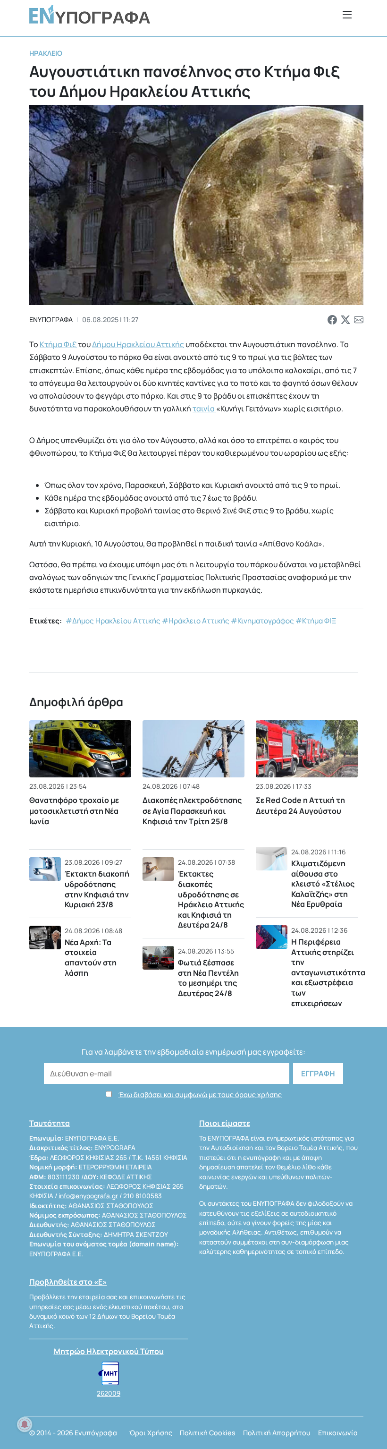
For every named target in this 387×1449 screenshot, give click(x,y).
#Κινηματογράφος (262, 621)
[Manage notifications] (24, 1424)
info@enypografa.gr (88, 1196)
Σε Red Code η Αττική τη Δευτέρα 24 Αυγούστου (300, 805)
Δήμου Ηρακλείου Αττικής (138, 344)
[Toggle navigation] (347, 14)
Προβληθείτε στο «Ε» (68, 1282)
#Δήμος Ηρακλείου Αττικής (113, 621)
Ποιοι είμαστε (224, 1123)
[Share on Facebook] (332, 320)
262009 (108, 1393)
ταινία (204, 408)
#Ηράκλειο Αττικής (195, 621)
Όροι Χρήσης (150, 1432)
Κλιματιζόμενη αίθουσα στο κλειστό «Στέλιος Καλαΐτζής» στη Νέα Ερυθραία (322, 883)
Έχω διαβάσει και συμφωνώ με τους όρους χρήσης (200, 1094)
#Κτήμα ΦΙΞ (316, 621)
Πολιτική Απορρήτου (277, 1432)
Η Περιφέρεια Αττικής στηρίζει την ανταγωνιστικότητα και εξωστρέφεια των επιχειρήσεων (328, 972)
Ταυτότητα (49, 1123)
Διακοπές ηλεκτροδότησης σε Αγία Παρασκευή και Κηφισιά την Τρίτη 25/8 (192, 811)
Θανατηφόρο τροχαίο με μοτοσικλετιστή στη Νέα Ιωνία (74, 811)
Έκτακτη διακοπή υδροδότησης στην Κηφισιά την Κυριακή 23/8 (97, 889)
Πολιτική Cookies (208, 1432)
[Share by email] (358, 320)
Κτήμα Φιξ (58, 344)
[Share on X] (345, 320)
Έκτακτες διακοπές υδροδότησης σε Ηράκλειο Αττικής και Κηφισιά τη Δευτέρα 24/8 (211, 899)
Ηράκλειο (45, 53)
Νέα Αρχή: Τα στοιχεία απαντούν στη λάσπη (91, 957)
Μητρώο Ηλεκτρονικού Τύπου (109, 1351)
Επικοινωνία (338, 1432)
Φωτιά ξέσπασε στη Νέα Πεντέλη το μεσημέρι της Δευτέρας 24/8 (208, 977)
